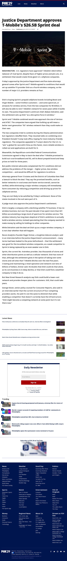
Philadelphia (5, 471)
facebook (51, 551)
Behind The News (57, 498)
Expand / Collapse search (64, 3)
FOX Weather (22, 474)
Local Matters (23, 507)
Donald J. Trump (57, 473)
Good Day (39, 466)
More (42, 4)
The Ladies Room (57, 507)
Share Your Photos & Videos (42, 503)
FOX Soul (21, 503)
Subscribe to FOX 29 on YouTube (31, 441)
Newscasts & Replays (25, 494)
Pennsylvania (5, 473)
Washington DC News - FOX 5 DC (25, 526)
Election (54, 469)
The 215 (54, 505)
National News (6, 481)
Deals (3, 520)
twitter (54, 551)
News (13, 29)
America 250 (5, 469)
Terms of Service (35, 392)
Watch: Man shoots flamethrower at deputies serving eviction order (21, 337)
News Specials (23, 498)
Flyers (3, 500)
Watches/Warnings (24, 481)
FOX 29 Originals (55, 491)
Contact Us (39, 518)
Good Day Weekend (41, 471)
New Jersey (5, 475)
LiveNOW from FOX (24, 496)
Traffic (37, 475)
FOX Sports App (6, 508)
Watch (21, 490)
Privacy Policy (35, 391)
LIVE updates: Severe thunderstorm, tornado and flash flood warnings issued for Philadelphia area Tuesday (28, 353)
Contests (38, 492)
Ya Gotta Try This (40, 479)
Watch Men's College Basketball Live (58, 532)
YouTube (21, 505)
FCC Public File (40, 520)
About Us (39, 513)
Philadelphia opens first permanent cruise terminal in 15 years (33, 431)
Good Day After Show (42, 469)
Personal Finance (7, 522)
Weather (22, 466)
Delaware (5, 477)
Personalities (39, 526)
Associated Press (6, 29)
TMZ (37, 498)
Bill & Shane (55, 501)
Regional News (25, 513)
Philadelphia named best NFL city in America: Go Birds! (30, 417)
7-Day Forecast (23, 469)
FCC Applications (40, 522)
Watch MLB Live (57, 524)
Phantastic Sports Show (7, 493)
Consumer (5, 518)
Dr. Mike (38, 485)
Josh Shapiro (55, 475)
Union (3, 506)
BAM (53, 496)
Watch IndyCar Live (57, 529)
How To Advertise (41, 524)
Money (4, 513)
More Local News (7, 479)
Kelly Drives (55, 503)
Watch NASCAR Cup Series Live (58, 526)
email (64, 551)
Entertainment (41, 490)
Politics (55, 466)
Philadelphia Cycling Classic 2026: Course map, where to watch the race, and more (24, 329)
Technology (5, 524)
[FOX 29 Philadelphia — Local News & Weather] (8, 4)
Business (4, 516)
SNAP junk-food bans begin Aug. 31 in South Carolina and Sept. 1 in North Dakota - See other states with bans (27, 345)
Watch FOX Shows (41, 501)
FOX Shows (39, 494)
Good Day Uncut (40, 483)
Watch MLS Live (56, 542)
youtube (60, 551)
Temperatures (23, 478)
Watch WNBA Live (57, 540)
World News (5, 483)
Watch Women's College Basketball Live (57, 536)
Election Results (56, 471)
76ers (3, 504)
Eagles (4, 498)
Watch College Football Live (56, 520)
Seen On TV (39, 481)
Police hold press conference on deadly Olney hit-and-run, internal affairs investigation (26, 321)
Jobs (37, 530)
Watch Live (39, 477)
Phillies (4, 502)
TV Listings (39, 528)
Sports (4, 490)
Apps (37, 516)
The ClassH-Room (41, 496)
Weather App (22, 483)
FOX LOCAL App (23, 516)
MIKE (53, 494)
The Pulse (55, 509)
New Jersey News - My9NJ (24, 518)
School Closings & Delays (24, 471)
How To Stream (23, 492)
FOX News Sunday (7, 485)
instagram (57, 551)
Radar (20, 476)
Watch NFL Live (56, 518)
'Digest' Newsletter (41, 473)
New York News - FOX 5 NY (25, 522)
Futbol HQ (5, 496)
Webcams (21, 501)
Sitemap (38, 532)
